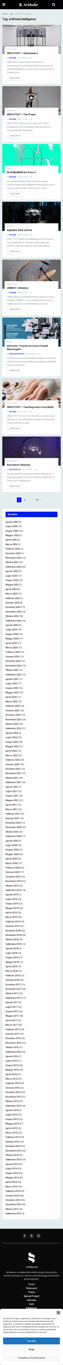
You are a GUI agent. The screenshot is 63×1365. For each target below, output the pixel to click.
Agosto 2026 (12, 522)
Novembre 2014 (13, 1150)
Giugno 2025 (12, 580)
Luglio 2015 (11, 1114)
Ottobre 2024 (12, 616)
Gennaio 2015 (12, 1141)
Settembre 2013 (13, 1213)
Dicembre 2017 (13, 984)
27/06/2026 (23, 58)
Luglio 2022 (11, 737)
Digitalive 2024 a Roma (19, 230)
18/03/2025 (23, 177)
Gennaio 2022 (12, 764)
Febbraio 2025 (13, 598)
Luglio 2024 (11, 629)
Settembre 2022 (13, 728)
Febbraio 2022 (13, 760)
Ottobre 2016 (12, 1047)
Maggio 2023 (12, 692)
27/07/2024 (23, 412)
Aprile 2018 (11, 966)
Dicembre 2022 (13, 715)
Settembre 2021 (13, 782)
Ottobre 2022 (12, 724)
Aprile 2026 (11, 540)
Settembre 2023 (13, 674)
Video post (12, 49)
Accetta (31, 1341)
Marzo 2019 (11, 917)
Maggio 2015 (12, 1123)
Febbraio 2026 (13, 549)
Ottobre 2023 (12, 670)
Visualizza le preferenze (31, 1357)
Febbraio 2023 (13, 706)
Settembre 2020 (13, 836)
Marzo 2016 (11, 1079)
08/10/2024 (23, 235)
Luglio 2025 (11, 576)
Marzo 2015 (11, 1132)
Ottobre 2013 (12, 1209)
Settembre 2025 (13, 567)
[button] (58, 1312)
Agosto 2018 (12, 948)
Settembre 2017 (13, 998)
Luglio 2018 (11, 953)
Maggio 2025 (12, 584)
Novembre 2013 (13, 1204)
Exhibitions (12, 284)
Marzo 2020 (11, 863)
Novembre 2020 (13, 827)
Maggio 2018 (12, 962)
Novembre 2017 (13, 989)
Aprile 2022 (11, 751)
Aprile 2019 (11, 912)
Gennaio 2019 (12, 926)
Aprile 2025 (11, 589)
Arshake (12, 58)
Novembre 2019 (13, 881)
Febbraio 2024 (13, 652)
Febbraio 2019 (13, 921)
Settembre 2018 (13, 944)
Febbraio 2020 (13, 867)
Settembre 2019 (13, 890)
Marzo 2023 (11, 701)
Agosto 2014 (12, 1164)
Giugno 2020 (12, 849)
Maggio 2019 (12, 908)
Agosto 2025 (12, 571)
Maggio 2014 (12, 1177)
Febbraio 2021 (13, 814)
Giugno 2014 (12, 1173)
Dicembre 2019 (13, 876)
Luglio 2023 (11, 683)
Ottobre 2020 (12, 832)
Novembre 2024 (13, 611)
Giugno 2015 (12, 1119)
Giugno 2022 (12, 742)
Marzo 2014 (11, 1186)
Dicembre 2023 (13, 661)
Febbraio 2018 (13, 975)
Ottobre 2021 (12, 778)
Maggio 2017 (12, 1016)
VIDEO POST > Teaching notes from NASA (30, 407)
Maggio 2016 (12, 1070)
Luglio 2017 (11, 1007)
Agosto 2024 (12, 625)
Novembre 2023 (13, 665)
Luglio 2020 (11, 845)
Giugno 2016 (12, 1065)
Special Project (31, 1296)
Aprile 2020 (11, 858)
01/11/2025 (23, 119)
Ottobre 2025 (12, 562)
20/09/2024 (23, 292)
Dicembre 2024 (13, 607)
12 (37, 500)
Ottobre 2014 (12, 1155)
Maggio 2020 (12, 854)
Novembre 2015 (13, 1097)
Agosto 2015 (12, 1110)
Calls (9, 168)
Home (4, 14)
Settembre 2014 (13, 1159)
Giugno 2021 (12, 796)
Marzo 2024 (11, 647)
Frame (31, 1292)
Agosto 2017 (12, 1002)
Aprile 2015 (11, 1128)
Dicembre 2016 (13, 1038)
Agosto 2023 (12, 679)
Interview (31, 1300)
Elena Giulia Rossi (16, 354)
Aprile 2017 (11, 1020)
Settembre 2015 (13, 1106)
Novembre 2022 (13, 719)
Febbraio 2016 (13, 1083)
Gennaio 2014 (12, 1195)
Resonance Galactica (18, 464)
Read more (15, 78)
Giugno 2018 (12, 957)
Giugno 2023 (12, 688)
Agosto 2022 (12, 733)
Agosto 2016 (12, 1056)
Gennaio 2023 (12, 710)
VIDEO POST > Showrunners (22, 53)
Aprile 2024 (11, 643)
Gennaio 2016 (12, 1088)
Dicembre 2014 (13, 1146)
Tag (11, 14)
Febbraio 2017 (13, 1029)
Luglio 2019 (11, 899)
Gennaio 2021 (12, 818)
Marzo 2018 (11, 971)
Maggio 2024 (12, 638)
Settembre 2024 (13, 620)
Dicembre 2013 (13, 1200)
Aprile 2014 (11, 1182)
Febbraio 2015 (13, 1137)
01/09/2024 (31, 354)
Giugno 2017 (12, 1011)
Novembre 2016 (13, 1043)
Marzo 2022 (11, 755)
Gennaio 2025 (12, 602)
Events (10, 226)
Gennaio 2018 (12, 980)
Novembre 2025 (13, 558)
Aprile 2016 (11, 1074)
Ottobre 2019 (12, 885)
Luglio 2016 (11, 1061)
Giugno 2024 (12, 634)
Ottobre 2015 (12, 1101)
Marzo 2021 (11, 809)
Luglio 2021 (11, 791)
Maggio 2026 (12, 535)
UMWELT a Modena (17, 288)
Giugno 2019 (12, 903)
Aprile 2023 (11, 697)
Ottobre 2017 (12, 993)
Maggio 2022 (12, 746)
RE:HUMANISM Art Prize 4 (21, 172)
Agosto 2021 (12, 787)
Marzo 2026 (11, 544)
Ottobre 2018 (12, 939)
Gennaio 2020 (12, 872)
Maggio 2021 (12, 800)
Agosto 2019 (12, 894)
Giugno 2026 (12, 531)
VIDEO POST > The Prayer (21, 114)
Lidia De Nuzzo (15, 469)
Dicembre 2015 (13, 1092)
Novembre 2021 (13, 773)
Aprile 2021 (11, 805)
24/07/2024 (28, 469)
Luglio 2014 (11, 1168)
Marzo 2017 (11, 1025)
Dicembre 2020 (13, 823)
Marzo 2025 (11, 593)
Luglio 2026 (11, 526)
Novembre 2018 (13, 935)
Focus (9, 342)
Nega (31, 1349)
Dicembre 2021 (13, 769)
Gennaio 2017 (12, 1034)
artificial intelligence (23, 14)
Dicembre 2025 (13, 553)
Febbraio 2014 (13, 1191)
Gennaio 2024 (12, 656)
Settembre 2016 (13, 1052)
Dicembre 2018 (13, 930)
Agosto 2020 (12, 841)
